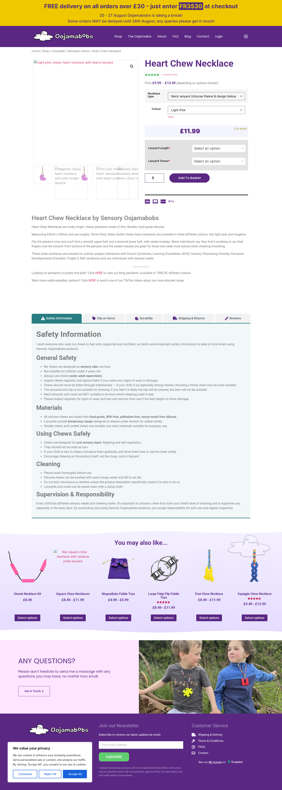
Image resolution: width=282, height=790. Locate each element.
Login (219, 36)
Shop (118, 36)
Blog (187, 36)
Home (36, 51)
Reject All (50, 774)
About (162, 36)
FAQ (175, 36)
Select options (27, 618)
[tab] (57, 318)
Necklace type (154, 95)
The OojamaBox (140, 36)
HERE (99, 273)
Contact (203, 36)
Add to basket (189, 178)
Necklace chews (78, 51)
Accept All (75, 774)
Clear (171, 116)
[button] (131, 66)
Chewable (58, 51)
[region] (50, 762)
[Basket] (246, 36)
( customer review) (169, 75)
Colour (156, 109)
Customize (25, 774)
